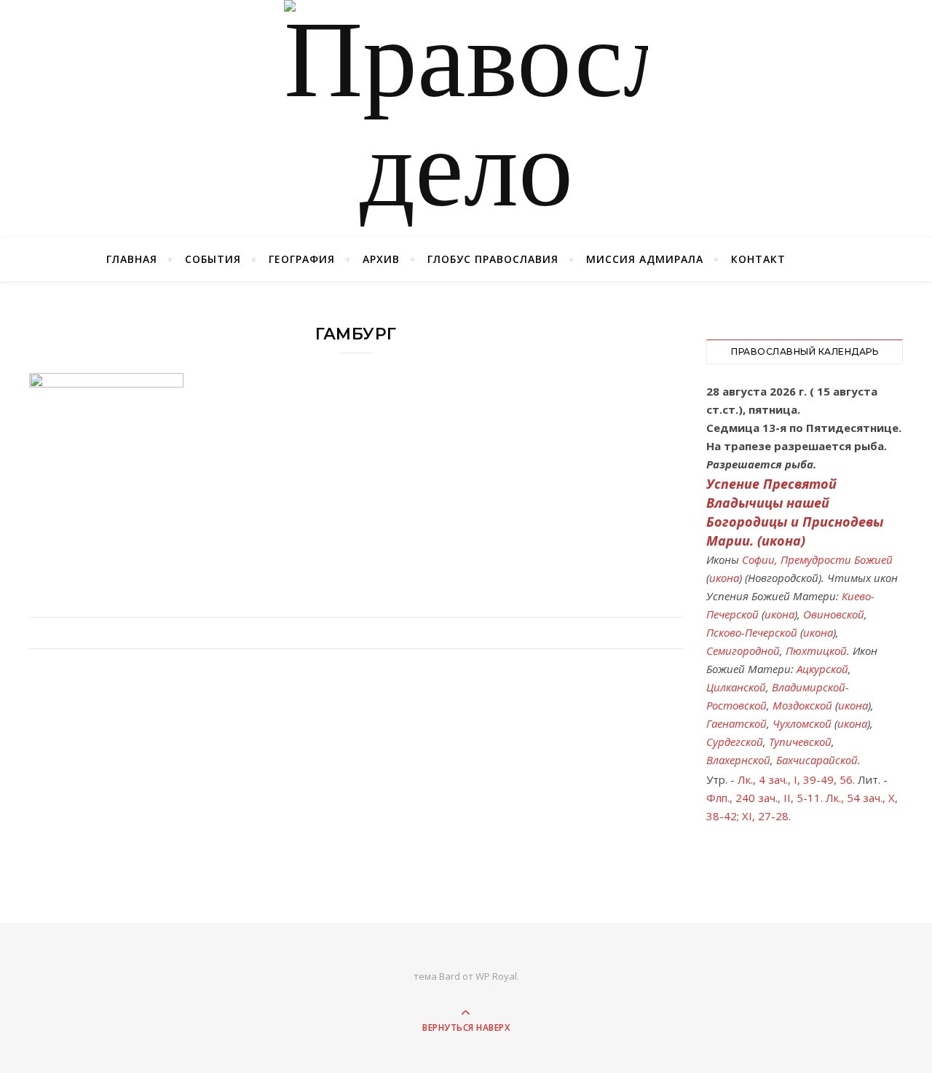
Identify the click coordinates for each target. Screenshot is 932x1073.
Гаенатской (736, 723)
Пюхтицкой (816, 650)
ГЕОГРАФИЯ (302, 259)
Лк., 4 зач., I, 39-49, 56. (796, 779)
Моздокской (802, 705)
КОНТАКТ (758, 259)
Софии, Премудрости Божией (817, 559)
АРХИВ (381, 259)
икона (781, 540)
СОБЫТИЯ (213, 259)
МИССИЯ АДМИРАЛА (644, 259)
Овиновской (833, 614)
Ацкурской (822, 668)
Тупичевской (800, 741)
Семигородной (743, 650)
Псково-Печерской (751, 632)
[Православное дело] (466, 118)
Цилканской (736, 687)
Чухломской (802, 723)
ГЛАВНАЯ (131, 259)
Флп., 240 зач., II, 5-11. (764, 797)
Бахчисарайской (817, 759)
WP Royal (496, 976)
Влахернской (738, 759)
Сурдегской (734, 741)
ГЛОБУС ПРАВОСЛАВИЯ (492, 259)
